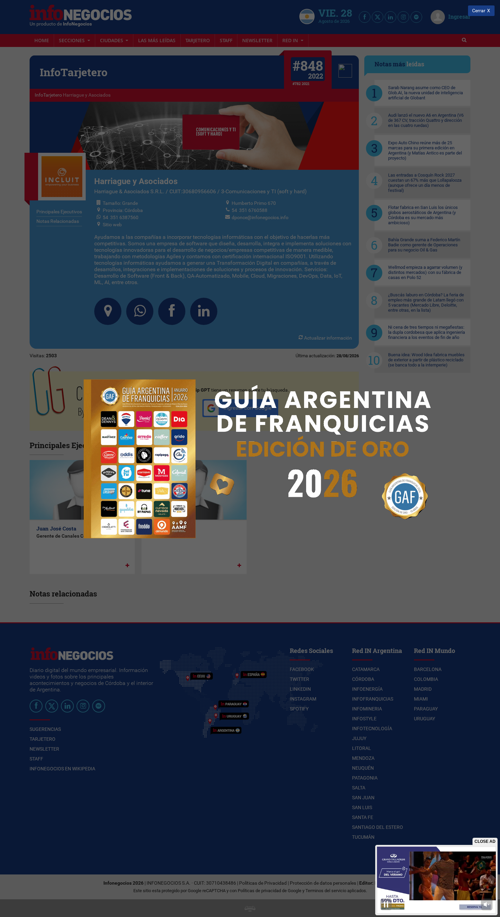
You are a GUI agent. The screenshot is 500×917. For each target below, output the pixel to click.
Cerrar (478, 11)
